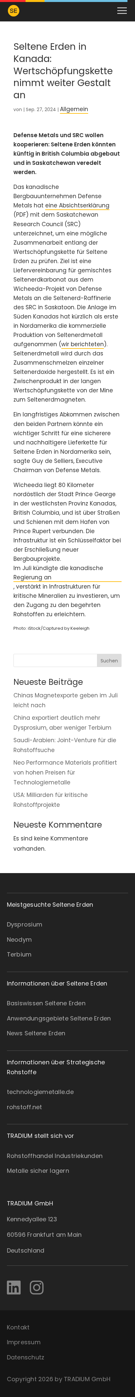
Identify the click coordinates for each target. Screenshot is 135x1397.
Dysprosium (25, 924)
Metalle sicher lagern (38, 1171)
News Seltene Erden (36, 1033)
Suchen (109, 660)
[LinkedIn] (14, 1288)
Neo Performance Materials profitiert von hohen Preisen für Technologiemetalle (65, 772)
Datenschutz (26, 1357)
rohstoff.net (24, 1107)
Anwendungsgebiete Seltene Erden (59, 1018)
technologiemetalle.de (40, 1092)
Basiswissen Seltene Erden (46, 1003)
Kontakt (18, 1327)
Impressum (24, 1342)
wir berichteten (82, 344)
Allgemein (74, 109)
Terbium (19, 954)
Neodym (19, 939)
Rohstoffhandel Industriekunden (55, 1156)
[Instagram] (37, 1288)
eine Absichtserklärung (77, 205)
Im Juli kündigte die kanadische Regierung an (58, 572)
